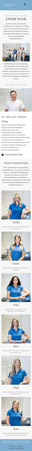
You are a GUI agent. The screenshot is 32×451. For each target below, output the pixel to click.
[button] (16, 155)
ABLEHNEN (20, 446)
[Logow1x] (10, 4)
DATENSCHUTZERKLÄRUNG (16, 448)
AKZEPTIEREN (12, 446)
